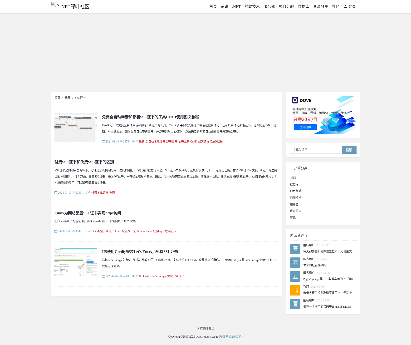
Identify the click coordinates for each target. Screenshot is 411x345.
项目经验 (286, 7)
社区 (336, 7)
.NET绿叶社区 (74, 6)
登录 (351, 7)
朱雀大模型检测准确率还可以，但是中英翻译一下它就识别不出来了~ (347, 293)
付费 (94, 192)
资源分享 (320, 7)
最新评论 (300, 235)
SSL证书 (160, 141)
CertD (193, 141)
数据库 (303, 7)
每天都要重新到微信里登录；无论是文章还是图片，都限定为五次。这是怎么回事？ (356, 251)
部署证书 (171, 141)
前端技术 (252, 7)
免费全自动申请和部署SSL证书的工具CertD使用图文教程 (150, 117)
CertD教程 (216, 141)
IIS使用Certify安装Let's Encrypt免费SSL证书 (140, 252)
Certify (147, 276)
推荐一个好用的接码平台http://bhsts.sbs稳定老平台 (334, 306)
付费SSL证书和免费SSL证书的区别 (84, 162)
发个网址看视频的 (314, 265)
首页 (213, 7)
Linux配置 (121, 231)
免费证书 (170, 231)
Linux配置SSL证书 (102, 231)
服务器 (269, 7)
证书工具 (184, 141)
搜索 (349, 150)
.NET (236, 7)
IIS (140, 276)
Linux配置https (155, 231)
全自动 (149, 141)
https (142, 231)
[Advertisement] (205, 54)
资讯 (224, 7)
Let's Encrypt (159, 276)
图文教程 (203, 141)
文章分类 (300, 168)
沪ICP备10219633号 (230, 336)
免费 (142, 141)
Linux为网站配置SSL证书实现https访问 (87, 213)
